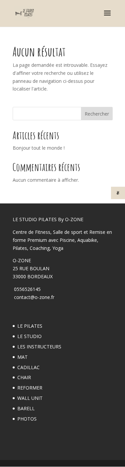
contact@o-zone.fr (33, 297)
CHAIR (24, 377)
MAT (22, 357)
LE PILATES (29, 326)
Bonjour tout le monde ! (39, 148)
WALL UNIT (30, 398)
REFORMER (29, 387)
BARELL (26, 408)
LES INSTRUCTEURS (39, 346)
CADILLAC (28, 367)
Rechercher (97, 114)
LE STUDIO (29, 336)
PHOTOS (27, 419)
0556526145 (27, 289)
